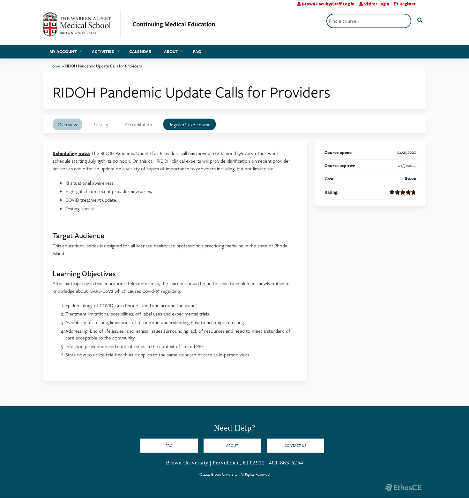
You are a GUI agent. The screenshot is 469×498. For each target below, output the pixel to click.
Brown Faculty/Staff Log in (328, 4)
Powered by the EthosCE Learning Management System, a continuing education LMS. (403, 487)
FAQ (197, 51)
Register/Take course (189, 124)
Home (54, 66)
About (171, 51)
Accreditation (138, 124)
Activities (103, 51)
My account (63, 51)
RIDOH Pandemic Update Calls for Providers (103, 66)
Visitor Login (376, 4)
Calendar (140, 51)
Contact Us (295, 445)
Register (407, 4)
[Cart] (423, 6)
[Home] (129, 26)
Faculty (101, 124)
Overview (67, 124)
